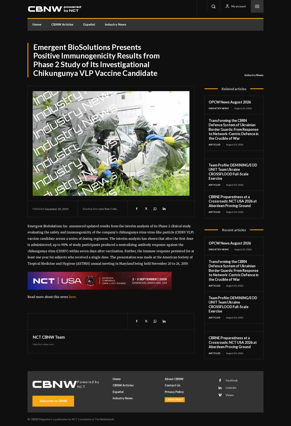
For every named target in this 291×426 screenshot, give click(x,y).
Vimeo (230, 395)
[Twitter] (146, 209)
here (72, 297)
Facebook (232, 380)
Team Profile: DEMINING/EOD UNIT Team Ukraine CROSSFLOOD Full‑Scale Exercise (233, 172)
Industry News (253, 75)
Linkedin (231, 387)
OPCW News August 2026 (230, 102)
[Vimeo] (220, 395)
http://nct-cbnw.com (43, 344)
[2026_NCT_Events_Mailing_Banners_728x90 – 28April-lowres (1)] (111, 281)
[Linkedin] (164, 209)
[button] (213, 6)
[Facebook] (137, 209)
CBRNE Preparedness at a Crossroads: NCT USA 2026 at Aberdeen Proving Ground (233, 201)
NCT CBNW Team (49, 337)
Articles (214, 144)
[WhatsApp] (155, 209)
